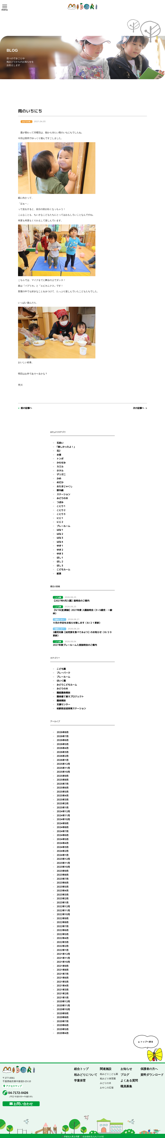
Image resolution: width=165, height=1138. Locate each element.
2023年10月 (63, 866)
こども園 (61, 668)
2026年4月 (62, 748)
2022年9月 (62, 918)
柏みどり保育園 (108, 1078)
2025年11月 (63, 767)
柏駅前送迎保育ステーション (71, 708)
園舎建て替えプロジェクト (70, 696)
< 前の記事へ (25, 407)
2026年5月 (62, 744)
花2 (58, 450)
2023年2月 (62, 898)
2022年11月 (63, 910)
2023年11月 (63, 862)
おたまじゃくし (65, 486)
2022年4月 (62, 938)
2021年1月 (62, 997)
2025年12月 (63, 763)
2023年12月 (63, 858)
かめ (59, 478)
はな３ (60, 537)
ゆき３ (60, 553)
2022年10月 (63, 914)
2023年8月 (62, 874)
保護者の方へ (149, 1068)
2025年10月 (63, 771)
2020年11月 (63, 1005)
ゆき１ (60, 545)
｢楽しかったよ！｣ (66, 446)
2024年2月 (62, 850)
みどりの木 (62, 498)
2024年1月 (62, 854)
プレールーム (63, 525)
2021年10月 (63, 961)
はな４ (60, 541)
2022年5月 (62, 934)
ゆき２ (60, 549)
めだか (60, 482)
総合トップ (81, 1068)
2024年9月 (62, 823)
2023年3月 (62, 894)
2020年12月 (63, 1001)
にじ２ (60, 521)
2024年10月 (63, 819)
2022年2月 (62, 945)
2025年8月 (62, 779)
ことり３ (61, 514)
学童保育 (80, 1080)
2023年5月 (62, 886)
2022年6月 (62, 930)
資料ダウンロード (152, 1074)
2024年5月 (62, 839)
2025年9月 (62, 775)
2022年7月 (62, 926)
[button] (4, 6)
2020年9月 (62, 1013)
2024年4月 (62, 843)
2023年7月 (62, 878)
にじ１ (60, 518)
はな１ (60, 529)
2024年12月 (63, 811)
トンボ (60, 458)
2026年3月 (62, 752)
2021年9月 (62, 965)
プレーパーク (63, 672)
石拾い (60, 442)
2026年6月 (62, 740)
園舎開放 (61, 700)
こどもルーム (63, 569)
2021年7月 (62, 973)
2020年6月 (62, 1025)
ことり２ (61, 510)
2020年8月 (62, 1017)
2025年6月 (62, 787)
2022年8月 (62, 922)
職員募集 (126, 1086)
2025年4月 (62, 795)
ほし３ (60, 565)
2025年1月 (62, 807)
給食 (59, 573)
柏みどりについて (85, 1074)
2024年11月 (63, 815)
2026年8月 (62, 732)
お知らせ (126, 1068)
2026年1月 (62, 759)
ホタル (60, 470)
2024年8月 (62, 827)
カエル (60, 466)
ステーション (63, 494)
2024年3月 (62, 847)
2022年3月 (62, 942)
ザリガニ (61, 474)
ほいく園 (61, 680)
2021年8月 (62, 969)
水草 (59, 454)
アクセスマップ (14, 1086)
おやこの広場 (106, 1087)
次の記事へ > (140, 407)
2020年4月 (62, 1033)
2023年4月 (62, 890)
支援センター (63, 704)
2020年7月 (62, 1021)
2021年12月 (63, 953)
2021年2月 (62, 993)
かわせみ (61, 462)
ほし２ (60, 561)
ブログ (125, 1074)
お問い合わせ (23, 1104)
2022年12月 (63, 906)
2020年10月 (63, 1009)
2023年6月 (62, 882)
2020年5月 (62, 1029)
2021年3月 (62, 989)
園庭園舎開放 (63, 692)
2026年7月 (62, 736)
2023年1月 (62, 902)
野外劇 (60, 490)
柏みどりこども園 (109, 1074)
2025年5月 (62, 791)
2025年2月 (62, 803)
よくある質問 (129, 1080)
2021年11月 (63, 957)
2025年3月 (62, 799)
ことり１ (61, 506)
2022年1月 (62, 950)
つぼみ (60, 502)
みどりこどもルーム (67, 684)
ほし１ (60, 557)
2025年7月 (62, 783)
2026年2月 (62, 755)
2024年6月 (62, 835)
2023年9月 (62, 870)
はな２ (60, 533)
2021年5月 (62, 981)
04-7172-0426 (18, 1093)
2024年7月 (62, 831)
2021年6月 (62, 977)
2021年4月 (62, 985)
